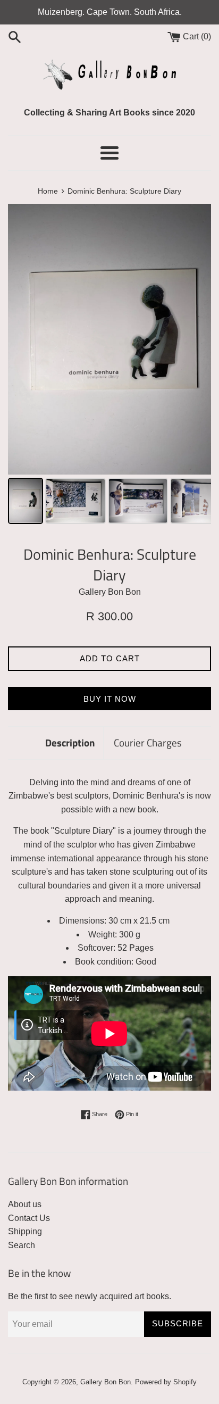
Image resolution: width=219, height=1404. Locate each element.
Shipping (25, 1231)
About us (24, 1204)
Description (70, 742)
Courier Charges (148, 742)
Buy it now (109, 698)
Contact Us (29, 1218)
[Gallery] (109, 365)
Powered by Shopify (166, 1382)
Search (21, 1245)
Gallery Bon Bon (105, 1382)
